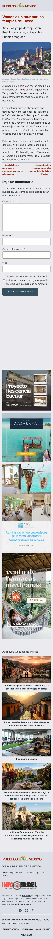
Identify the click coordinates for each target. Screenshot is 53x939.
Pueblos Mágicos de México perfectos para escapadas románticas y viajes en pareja (27, 687)
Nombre (7, 235)
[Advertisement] (26, 335)
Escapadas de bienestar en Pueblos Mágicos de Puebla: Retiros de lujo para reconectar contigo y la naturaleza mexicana (26, 795)
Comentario (9, 201)
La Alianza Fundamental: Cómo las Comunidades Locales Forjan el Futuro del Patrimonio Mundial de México (26, 835)
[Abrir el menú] (49, 5)
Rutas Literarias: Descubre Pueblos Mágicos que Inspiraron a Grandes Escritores (26, 724)
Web (4, 262)
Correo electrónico (13, 249)
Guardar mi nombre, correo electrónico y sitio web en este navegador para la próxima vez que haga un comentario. (27, 280)
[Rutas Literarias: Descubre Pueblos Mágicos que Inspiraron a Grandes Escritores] (26, 706)
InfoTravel (26, 895)
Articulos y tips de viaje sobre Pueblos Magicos (20, 79)
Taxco (21, 89)
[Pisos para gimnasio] (26, 743)
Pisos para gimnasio (26, 759)
